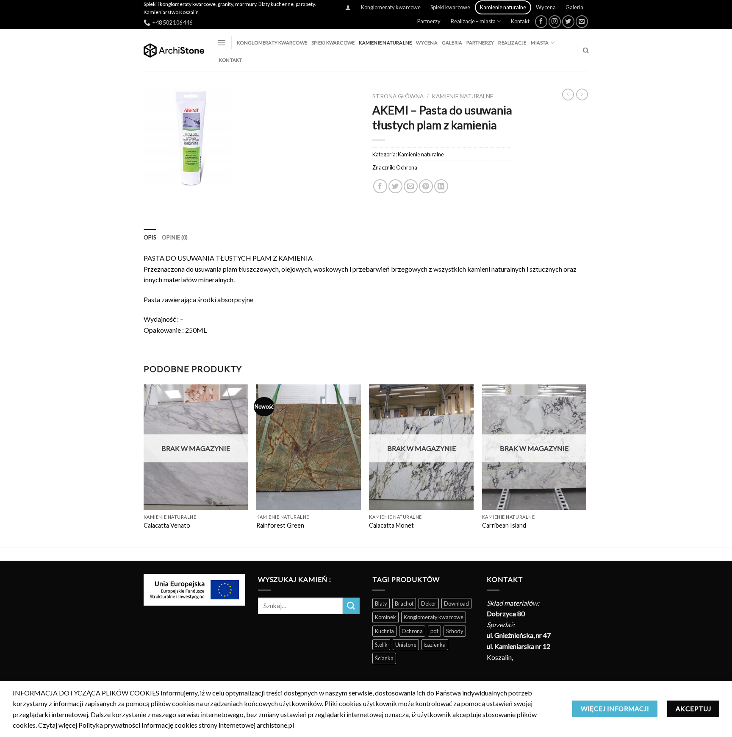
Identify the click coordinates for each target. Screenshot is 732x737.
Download (456, 603)
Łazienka (435, 644)
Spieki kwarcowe (450, 7)
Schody (454, 631)
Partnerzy (429, 21)
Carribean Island (504, 525)
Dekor (428, 603)
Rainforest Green (280, 525)
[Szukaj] (585, 50)
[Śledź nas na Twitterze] (568, 21)
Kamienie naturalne (503, 7)
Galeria (574, 7)
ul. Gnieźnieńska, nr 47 (519, 635)
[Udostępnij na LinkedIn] (441, 186)
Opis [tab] (150, 237)
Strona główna (398, 96)
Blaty (381, 603)
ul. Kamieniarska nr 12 (518, 646)
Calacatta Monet (391, 525)
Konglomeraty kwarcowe (391, 7)
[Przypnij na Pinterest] (426, 186)
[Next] (586, 465)
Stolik (381, 644)
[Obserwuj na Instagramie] (555, 21)
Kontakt (520, 21)
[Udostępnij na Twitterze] (395, 186)
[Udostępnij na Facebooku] (380, 186)
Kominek (385, 617)
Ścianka (384, 658)
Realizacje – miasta (473, 21)
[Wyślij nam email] (582, 21)
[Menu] (221, 43)
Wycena (546, 7)
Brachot (404, 603)
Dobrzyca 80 (506, 613)
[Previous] (144, 465)
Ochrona (406, 167)
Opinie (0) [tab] (175, 237)
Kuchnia (384, 631)
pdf (434, 631)
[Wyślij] (351, 606)
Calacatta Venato (167, 525)
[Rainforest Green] (308, 447)
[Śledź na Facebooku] (541, 21)
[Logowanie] (348, 7)
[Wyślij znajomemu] (411, 186)
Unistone (405, 644)
